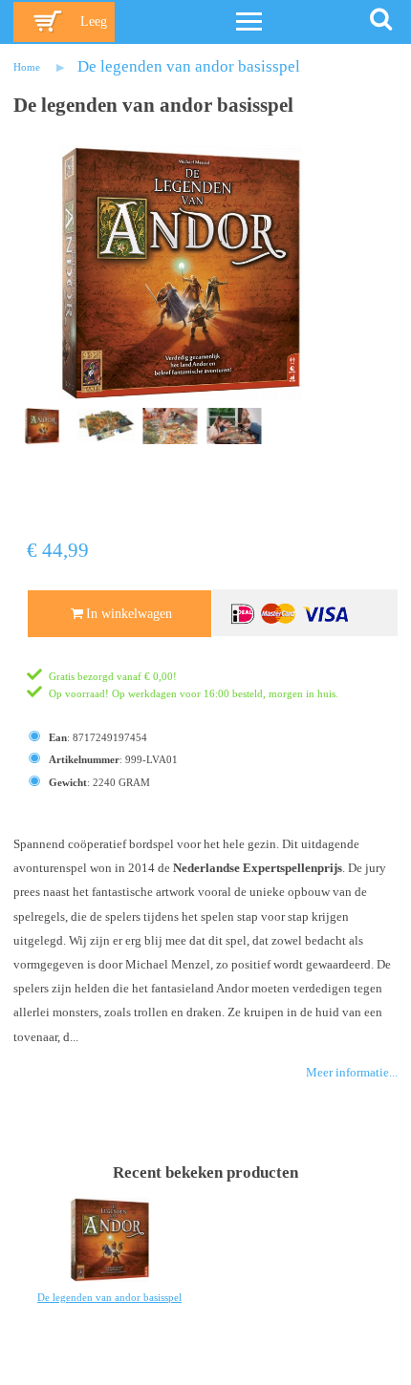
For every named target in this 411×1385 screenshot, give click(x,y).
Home (26, 67)
